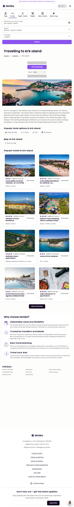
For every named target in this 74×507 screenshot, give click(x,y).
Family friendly (12, 132)
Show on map (11, 143)
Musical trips (29, 374)
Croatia (15, 56)
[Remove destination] (69, 22)
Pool (36, 132)
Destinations (37, 469)
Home (6, 56)
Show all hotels (37, 306)
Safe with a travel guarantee (37, 465)
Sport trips (29, 372)
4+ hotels (26, 132)
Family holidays (53, 372)
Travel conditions (37, 457)
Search (37, 42)
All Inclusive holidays (55, 369)
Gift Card (37, 473)
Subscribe (53, 503)
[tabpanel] (37, 32)
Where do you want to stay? (13, 21)
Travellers (7, 35)
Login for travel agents (37, 477)
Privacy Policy (37, 453)
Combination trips (7, 372)
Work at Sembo (37, 461)
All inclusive (47, 132)
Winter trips (29, 369)
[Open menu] (70, 6)
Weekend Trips (6, 374)
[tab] (5, 14)
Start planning (37, 67)
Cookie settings (38, 483)
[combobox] (35, 23)
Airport (30, 72)
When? (6, 28)
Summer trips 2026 (7, 369)
